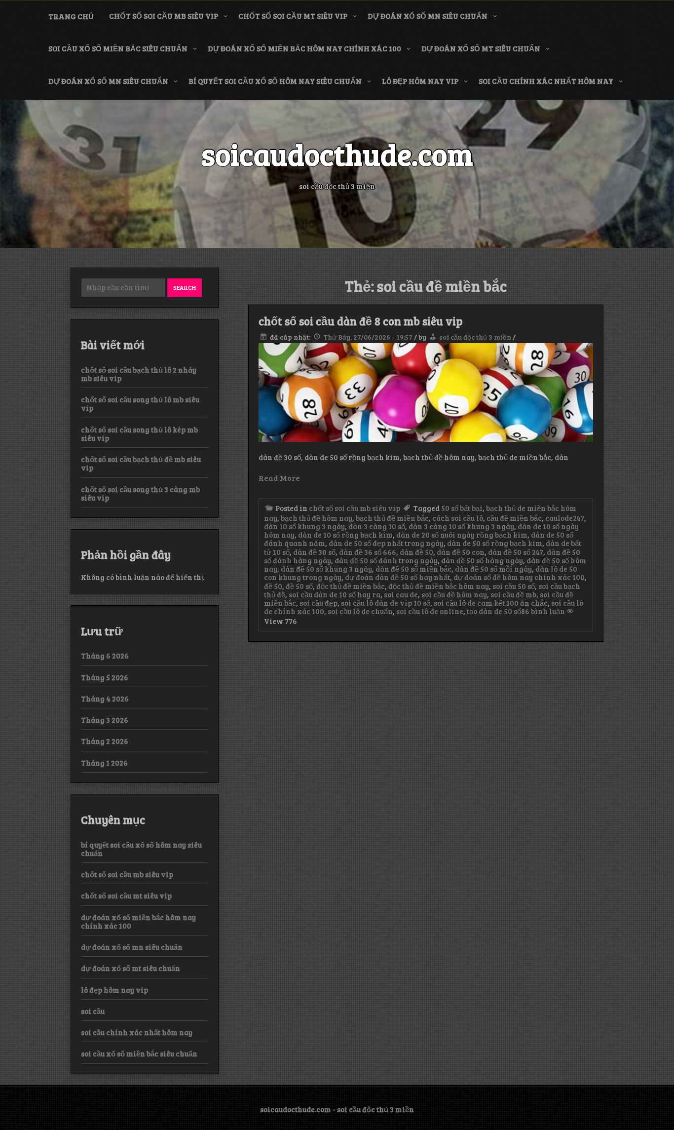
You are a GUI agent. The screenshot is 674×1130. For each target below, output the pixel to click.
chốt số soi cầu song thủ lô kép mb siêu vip (139, 434)
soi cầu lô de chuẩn (360, 611)
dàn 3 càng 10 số (376, 526)
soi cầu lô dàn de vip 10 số (385, 603)
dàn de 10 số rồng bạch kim (345, 535)
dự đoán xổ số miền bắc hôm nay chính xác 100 (304, 48)
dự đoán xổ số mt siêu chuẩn (480, 48)
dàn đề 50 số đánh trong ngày (386, 560)
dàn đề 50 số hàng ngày (482, 560)
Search (184, 287)
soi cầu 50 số (513, 586)
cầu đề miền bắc (514, 518)
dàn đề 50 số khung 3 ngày (326, 569)
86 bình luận (543, 611)
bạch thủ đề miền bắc (392, 518)
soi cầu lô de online (429, 611)
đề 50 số (299, 586)
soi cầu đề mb (513, 594)
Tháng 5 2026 (104, 677)
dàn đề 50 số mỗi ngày (493, 569)
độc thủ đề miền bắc (350, 586)
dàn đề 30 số (314, 552)
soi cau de (401, 594)
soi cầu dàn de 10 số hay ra (334, 594)
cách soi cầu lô (457, 518)
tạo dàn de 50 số (494, 611)
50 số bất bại (462, 508)
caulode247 (564, 518)
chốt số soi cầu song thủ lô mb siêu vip (140, 403)
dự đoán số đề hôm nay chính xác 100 (519, 577)
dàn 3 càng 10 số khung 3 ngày (461, 526)
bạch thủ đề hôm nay (316, 518)
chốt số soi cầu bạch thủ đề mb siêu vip (141, 463)
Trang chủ (71, 16)
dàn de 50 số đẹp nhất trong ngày (386, 543)
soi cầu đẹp (318, 603)
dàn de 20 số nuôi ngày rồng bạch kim (461, 535)
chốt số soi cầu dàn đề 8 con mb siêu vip (361, 320)
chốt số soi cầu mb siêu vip (163, 16)
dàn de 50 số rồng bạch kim (494, 543)
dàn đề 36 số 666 (367, 552)
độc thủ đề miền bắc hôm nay (438, 586)
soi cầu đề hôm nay (454, 594)
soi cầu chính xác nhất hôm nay (546, 81)
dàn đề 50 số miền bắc (413, 569)
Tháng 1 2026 (104, 763)
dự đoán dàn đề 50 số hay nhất (397, 577)
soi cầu (93, 1011)
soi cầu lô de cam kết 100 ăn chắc (491, 603)
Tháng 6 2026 (105, 656)
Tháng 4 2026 (105, 698)
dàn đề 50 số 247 (515, 552)
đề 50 (273, 586)
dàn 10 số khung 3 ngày (304, 526)
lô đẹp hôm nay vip (420, 81)
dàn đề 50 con (461, 552)
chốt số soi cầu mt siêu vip (292, 16)
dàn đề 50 (416, 552)
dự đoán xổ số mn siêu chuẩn (427, 16)
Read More (279, 477)
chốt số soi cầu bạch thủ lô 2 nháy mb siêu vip (138, 374)
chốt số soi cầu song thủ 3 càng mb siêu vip (140, 493)
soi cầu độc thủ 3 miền (475, 337)
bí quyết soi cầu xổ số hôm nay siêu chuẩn (275, 81)
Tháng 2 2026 (104, 741)
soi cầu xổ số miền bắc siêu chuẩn (117, 48)
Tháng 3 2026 (104, 720)
